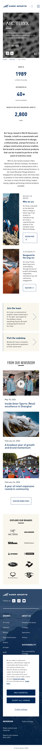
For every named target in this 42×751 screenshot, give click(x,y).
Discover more (29, 236)
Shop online (15, 45)
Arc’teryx (6, 622)
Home (5, 59)
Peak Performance (9, 637)
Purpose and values (29, 622)
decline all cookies (19, 679)
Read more (28, 287)
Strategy (25, 627)
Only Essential (21, 692)
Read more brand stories (21, 501)
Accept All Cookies (21, 700)
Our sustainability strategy (28, 652)
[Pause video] (35, 54)
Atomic (5, 642)
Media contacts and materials (10, 729)
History (24, 637)
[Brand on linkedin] (12, 53)
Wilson (5, 632)
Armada (6, 647)
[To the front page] (14, 6)
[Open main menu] (38, 6)
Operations (26, 632)
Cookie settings (27, 721)
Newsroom (8, 721)
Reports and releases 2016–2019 (10, 736)
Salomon (6, 627)
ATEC (5, 652)
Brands (12, 59)
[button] (32, 6)
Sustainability (29, 644)
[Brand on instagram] (7, 53)
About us (26, 615)
